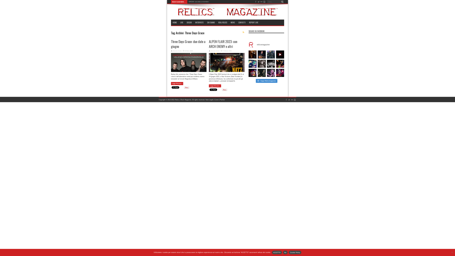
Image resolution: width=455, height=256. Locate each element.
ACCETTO (277, 252)
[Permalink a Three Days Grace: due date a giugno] (189, 71)
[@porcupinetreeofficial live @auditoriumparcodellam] (280, 73)
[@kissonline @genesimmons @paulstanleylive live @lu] (253, 73)
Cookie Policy (295, 252)
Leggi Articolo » (177, 83)
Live (181, 22)
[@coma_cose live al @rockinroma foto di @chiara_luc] (271, 73)
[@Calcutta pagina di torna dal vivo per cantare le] (253, 64)
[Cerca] (282, 2)
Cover (216, 100)
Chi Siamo (211, 22)
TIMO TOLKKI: (193, 2)
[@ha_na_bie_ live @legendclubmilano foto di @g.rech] (280, 64)
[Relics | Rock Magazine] (227, 13)
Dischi (189, 22)
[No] (452, 252)
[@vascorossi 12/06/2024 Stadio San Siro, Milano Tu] (271, 54)
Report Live (253, 22)
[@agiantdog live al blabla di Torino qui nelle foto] (271, 64)
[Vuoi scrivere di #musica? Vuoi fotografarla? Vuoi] (280, 54)
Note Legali (209, 100)
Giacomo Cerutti (177, 51)
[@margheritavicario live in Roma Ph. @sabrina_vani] (262, 64)
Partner (222, 100)
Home (175, 22)
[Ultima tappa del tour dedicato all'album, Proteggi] (253, 54)
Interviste (199, 22)
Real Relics (222, 22)
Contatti (242, 22)
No (285, 252)
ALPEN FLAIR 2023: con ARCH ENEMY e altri (223, 44)
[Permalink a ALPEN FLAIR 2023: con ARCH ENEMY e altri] (226, 71)
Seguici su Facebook (256, 31)
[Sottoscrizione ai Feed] (243, 32)
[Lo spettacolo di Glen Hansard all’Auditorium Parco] (262, 54)
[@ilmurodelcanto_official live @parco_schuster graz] (262, 73)
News (233, 22)
